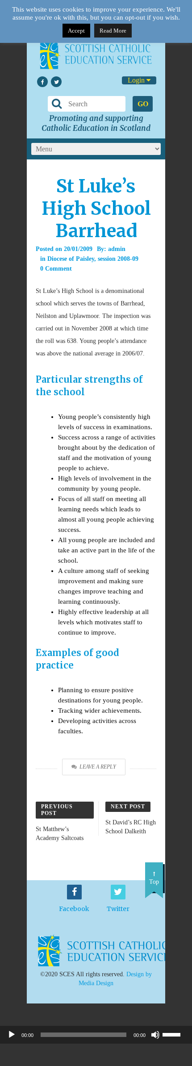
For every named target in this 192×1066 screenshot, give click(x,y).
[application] (96, 1035)
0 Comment (56, 268)
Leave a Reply (97, 767)
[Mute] (155, 1034)
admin (116, 249)
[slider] (175, 1034)
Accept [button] (76, 30)
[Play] (11, 1034)
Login (137, 80)
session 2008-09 (118, 258)
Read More (113, 30)
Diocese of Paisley (70, 258)
